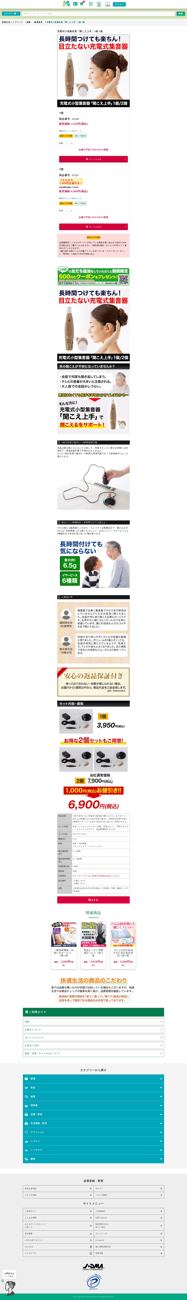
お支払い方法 (32, 1045)
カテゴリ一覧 (10, 13)
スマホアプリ (31, 1253)
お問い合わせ (101, 1218)
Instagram (99, 1240)
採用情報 (99, 1253)
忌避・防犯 (36, 1114)
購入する (93, 900)
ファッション (37, 1132)
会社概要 (29, 1234)
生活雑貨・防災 (38, 1123)
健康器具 (38, 22)
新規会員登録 (31, 1189)
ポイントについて (34, 1037)
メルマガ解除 (101, 1195)
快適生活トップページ (12, 22)
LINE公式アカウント (34, 1240)
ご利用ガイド (31, 1211)
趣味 (32, 1159)
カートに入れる (95, 159)
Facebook (29, 1247)
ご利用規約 (100, 1211)
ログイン (99, 1189)
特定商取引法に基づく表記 (102, 1225)
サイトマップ (101, 1234)
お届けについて (33, 1029)
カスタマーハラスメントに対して (35, 1225)
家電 (32, 1078)
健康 (28, 22)
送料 (27, 1022)
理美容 (34, 1105)
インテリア (36, 1150)
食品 (32, 1087)
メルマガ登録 (31, 1195)
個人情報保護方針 (103, 1247)
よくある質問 (31, 1218)
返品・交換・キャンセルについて (42, 1053)
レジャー (35, 1141)
